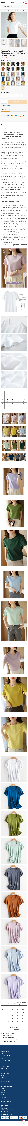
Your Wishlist (4, 1068)
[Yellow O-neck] (23, 83)
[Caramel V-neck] (3, 69)
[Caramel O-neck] (23, 64)
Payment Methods (5, 1055)
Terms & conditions (5, 1081)
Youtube (3, 1092)
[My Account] (23, 3)
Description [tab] (4, 124)
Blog (2, 1070)
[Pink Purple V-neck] (18, 74)
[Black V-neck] (18, 64)
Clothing (17, 10)
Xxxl (21, 95)
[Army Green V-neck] (8, 64)
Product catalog (5, 1066)
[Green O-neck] (18, 69)
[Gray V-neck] (13, 69)
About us (3, 1075)
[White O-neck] (13, 83)
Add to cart (17, 101)
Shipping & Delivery (5, 1057)
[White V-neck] (18, 83)
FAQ (2, 1053)
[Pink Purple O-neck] (13, 74)
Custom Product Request (7, 1060)
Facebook (3, 1088)
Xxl (17, 95)
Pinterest (3, 1090)
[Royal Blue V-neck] (3, 78)
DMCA (2, 1079)
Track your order (5, 1051)
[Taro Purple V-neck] (23, 78)
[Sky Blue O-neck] (8, 78)
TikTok (2, 1094)
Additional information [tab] (6, 128)
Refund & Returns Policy (6, 1058)
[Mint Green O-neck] (3, 74)
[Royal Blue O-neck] (23, 74)
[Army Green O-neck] (3, 64)
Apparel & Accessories (9, 10)
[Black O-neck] (13, 64)
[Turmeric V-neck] (8, 83)
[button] (26, 3)
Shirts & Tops (22, 10)
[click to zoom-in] (14, 25)
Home (2, 10)
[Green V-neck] (23, 69)
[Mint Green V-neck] (8, 74)
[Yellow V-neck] (3, 88)
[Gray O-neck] (8, 69)
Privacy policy (4, 1083)
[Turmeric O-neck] (3, 83)
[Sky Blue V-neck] (13, 78)
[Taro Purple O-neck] (18, 78)
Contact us (3, 1077)
